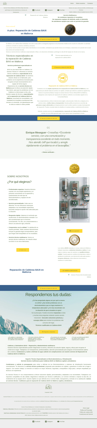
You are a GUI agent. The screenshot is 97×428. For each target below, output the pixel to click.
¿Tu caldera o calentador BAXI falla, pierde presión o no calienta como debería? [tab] (16, 338)
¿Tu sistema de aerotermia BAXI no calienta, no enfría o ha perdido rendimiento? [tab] (59, 338)
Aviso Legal (86, 408)
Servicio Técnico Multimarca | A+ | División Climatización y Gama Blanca (36, 407)
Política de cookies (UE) (86, 412)
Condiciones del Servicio (86, 414)
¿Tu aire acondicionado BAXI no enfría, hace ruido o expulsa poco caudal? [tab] (80, 338)
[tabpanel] (48, 349)
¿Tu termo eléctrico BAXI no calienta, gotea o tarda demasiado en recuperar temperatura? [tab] (36, 339)
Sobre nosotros (80, 3)
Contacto (90, 3)
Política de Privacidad (86, 410)
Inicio (72, 3)
